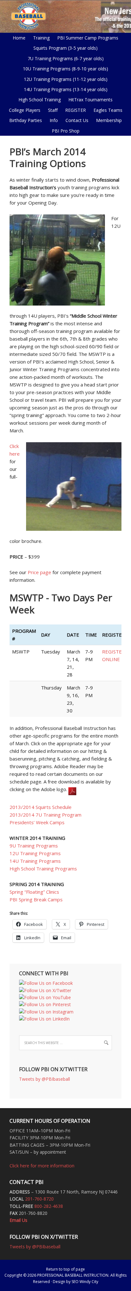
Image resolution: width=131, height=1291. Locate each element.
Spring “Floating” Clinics (34, 892)
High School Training (38, 100)
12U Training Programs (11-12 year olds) (64, 79)
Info (52, 120)
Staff (53, 110)
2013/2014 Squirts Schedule (41, 807)
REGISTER (75, 110)
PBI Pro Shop (64, 131)
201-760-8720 (39, 1199)
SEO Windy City (85, 1281)
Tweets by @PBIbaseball (44, 1079)
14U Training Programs (35, 861)
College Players (24, 110)
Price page (39, 572)
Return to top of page (65, 1269)
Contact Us (77, 120)
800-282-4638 (48, 1206)
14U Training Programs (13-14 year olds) (64, 89)
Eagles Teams (106, 110)
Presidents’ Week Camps (37, 822)
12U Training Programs (35, 853)
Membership (109, 120)
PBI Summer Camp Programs (86, 38)
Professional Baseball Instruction (65, 16)
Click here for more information (42, 1166)
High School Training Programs (43, 868)
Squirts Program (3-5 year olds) (65, 48)
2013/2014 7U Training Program (45, 814)
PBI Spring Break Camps (36, 899)
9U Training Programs (34, 845)
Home (19, 38)
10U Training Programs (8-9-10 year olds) (64, 69)
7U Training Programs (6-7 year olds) (66, 58)
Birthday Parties (25, 120)
